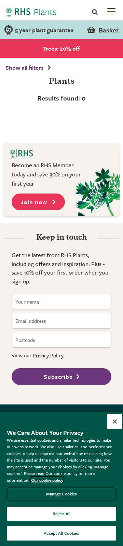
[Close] (114, 421)
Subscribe (58, 376)
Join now (35, 202)
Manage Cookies (61, 494)
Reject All (61, 513)
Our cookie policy (47, 480)
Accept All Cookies (61, 533)
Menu (110, 11)
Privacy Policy (48, 355)
